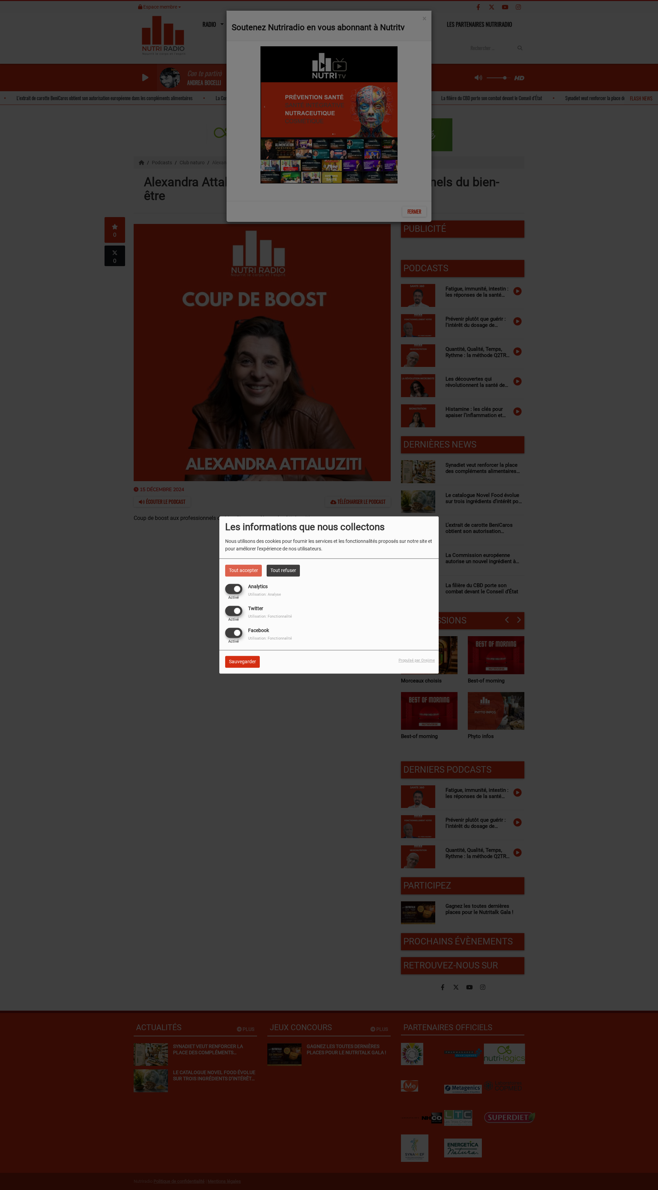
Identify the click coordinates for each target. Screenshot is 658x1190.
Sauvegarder (242, 662)
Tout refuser (283, 570)
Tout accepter (243, 570)
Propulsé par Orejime (417, 660)
